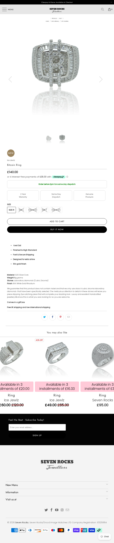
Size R (11, 209)
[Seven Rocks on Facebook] (51, 510)
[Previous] (10, 79)
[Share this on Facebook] (52, 317)
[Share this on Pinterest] (60, 317)
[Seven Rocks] (57, 9)
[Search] (103, 9)
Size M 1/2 (32, 209)
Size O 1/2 (56, 209)
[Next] (100, 79)
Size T (44, 209)
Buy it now (57, 229)
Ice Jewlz (11, 160)
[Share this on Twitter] (44, 317)
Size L (21, 209)
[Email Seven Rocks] (67, 510)
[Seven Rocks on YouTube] (57, 510)
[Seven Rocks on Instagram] (62, 510)
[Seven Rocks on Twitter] (46, 510)
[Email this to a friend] (68, 317)
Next (60, 18)
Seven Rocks (21, 522)
